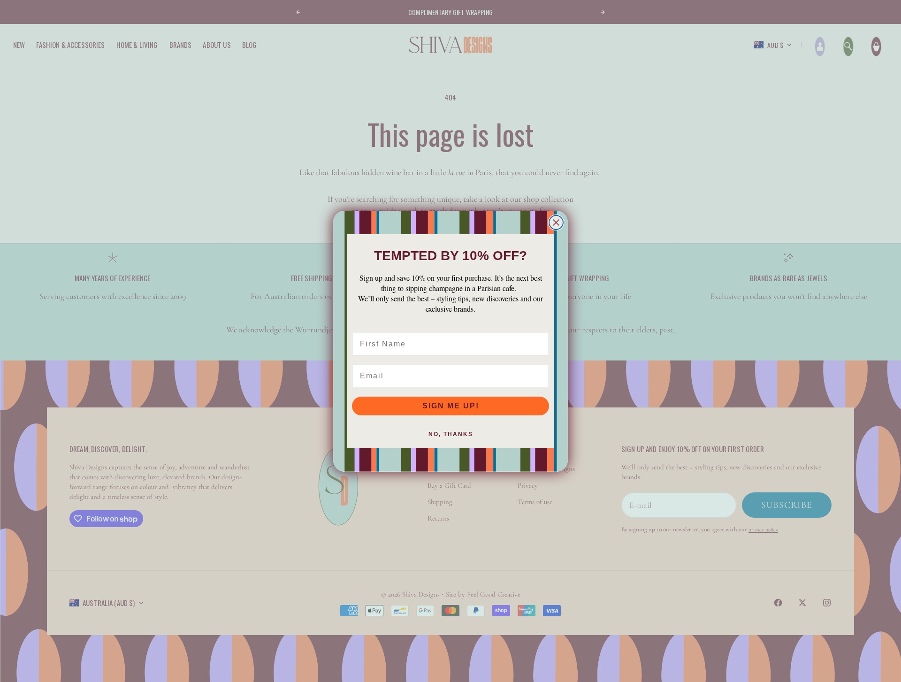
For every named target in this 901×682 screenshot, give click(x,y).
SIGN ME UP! (450, 406)
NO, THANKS (450, 434)
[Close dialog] (556, 222)
